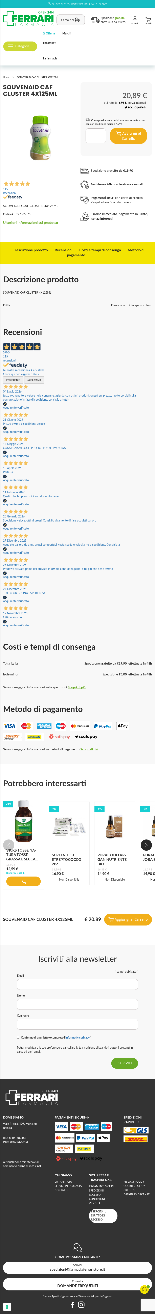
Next (146, 845)
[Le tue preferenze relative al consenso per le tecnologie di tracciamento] (7, 1307)
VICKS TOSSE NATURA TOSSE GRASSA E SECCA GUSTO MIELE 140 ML (21, 859)
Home (6, 77)
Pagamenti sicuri (101, 1186)
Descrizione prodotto (31, 250)
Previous (8, 845)
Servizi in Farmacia (68, 1186)
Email (21, 975)
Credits (129, 1190)
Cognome (23, 1015)
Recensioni (63, 250)
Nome (21, 995)
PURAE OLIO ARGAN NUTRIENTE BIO (112, 860)
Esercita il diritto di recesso (98, 1215)
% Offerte (49, 33)
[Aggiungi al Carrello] (23, 881)
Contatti (61, 1190)
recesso (95, 1195)
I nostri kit (49, 43)
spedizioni (96, 1190)
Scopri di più (77, 687)
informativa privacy (77, 1037)
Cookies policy (134, 1186)
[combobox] (71, 20)
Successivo (34, 380)
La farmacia (50, 58)
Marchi (66, 33)
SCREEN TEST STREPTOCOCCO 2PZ (66, 860)
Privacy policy (134, 1182)
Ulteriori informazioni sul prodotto (30, 223)
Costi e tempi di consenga (100, 250)
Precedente (13, 380)
